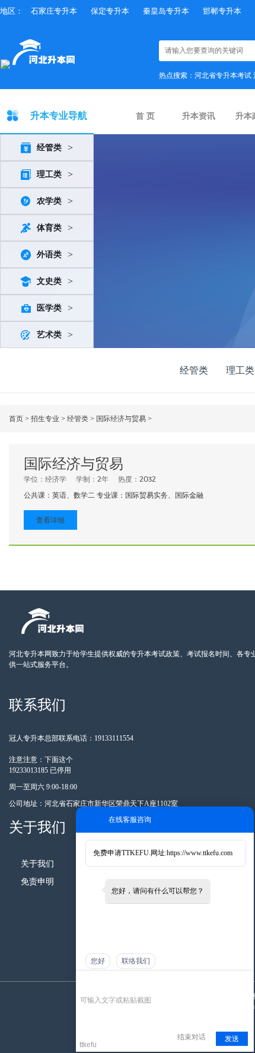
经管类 (49, 147)
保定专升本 (110, 11)
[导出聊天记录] (243, 982)
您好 (98, 961)
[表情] (86, 983)
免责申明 (37, 881)
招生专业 (45, 419)
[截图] (134, 982)
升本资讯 (198, 116)
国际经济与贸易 (121, 419)
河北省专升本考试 (223, 75)
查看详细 (50, 520)
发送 (232, 1039)
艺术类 (49, 334)
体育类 (49, 227)
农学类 (49, 201)
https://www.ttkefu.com (199, 853)
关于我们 (37, 863)
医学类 (49, 307)
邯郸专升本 (222, 11)
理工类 (49, 174)
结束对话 (191, 1037)
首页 (16, 419)
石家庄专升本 (54, 11)
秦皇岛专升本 (166, 11)
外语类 (49, 254)
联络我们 (136, 961)
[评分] (103, 983)
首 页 (145, 116)
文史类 (49, 281)
